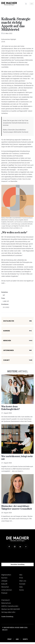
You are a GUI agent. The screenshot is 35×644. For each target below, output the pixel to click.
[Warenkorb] (26, 4)
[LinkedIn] (20, 546)
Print (9, 639)
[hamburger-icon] (32, 3)
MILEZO (4, 630)
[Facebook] (9, 546)
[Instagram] (15, 546)
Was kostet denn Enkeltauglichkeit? (10, 408)
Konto (25, 639)
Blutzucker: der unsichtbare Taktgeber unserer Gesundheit (16, 507)
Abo (17, 639)
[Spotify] (26, 546)
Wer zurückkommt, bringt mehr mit (17, 457)
